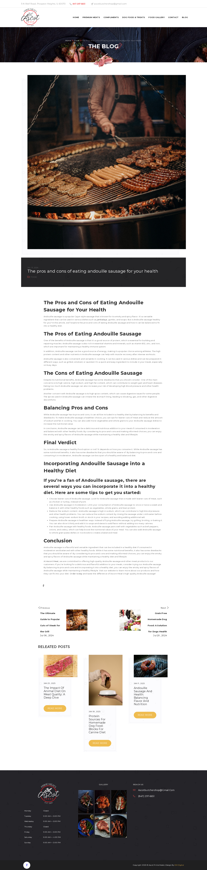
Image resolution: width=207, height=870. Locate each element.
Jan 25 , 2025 (49, 683)
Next (163, 608)
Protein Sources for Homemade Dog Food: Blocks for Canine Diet (97, 724)
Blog (185, 17)
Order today (76, 573)
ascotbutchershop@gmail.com (156, 790)
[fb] (26, 865)
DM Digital (179, 865)
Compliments (111, 17)
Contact (173, 17)
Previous (45, 608)
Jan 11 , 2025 (139, 683)
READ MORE (55, 708)
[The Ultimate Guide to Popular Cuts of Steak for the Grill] (77, 620)
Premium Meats (91, 17)
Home (76, 17)
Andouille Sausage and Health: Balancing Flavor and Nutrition (143, 696)
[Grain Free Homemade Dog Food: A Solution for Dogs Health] (130, 620)
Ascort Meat (52, 561)
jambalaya (102, 319)
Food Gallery (156, 17)
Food (76, 40)
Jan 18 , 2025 (94, 711)
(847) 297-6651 (146, 796)
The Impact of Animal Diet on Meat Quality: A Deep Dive (55, 692)
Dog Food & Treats (133, 17)
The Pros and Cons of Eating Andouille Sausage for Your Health (92, 271)
